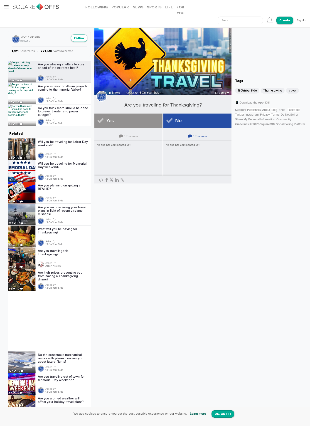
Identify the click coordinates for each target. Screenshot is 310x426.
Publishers (254, 110)
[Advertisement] (49, 321)
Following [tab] (96, 7)
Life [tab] (169, 7)
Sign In (301, 20)
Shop (282, 110)
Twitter (239, 114)
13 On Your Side (30, 37)
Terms (275, 114)
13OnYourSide (247, 90)
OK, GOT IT (222, 414)
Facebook (294, 110)
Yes (110, 121)
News (116, 93)
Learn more (198, 414)
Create (284, 20)
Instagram (252, 114)
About (266, 110)
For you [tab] (181, 10)
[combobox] (240, 20)
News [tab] (138, 7)
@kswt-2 (25, 40)
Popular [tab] (120, 7)
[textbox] (240, 20)
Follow (79, 38)
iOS (267, 102)
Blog (274, 110)
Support (240, 110)
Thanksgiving (272, 90)
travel (292, 90)
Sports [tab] (154, 7)
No (178, 121)
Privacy (265, 114)
